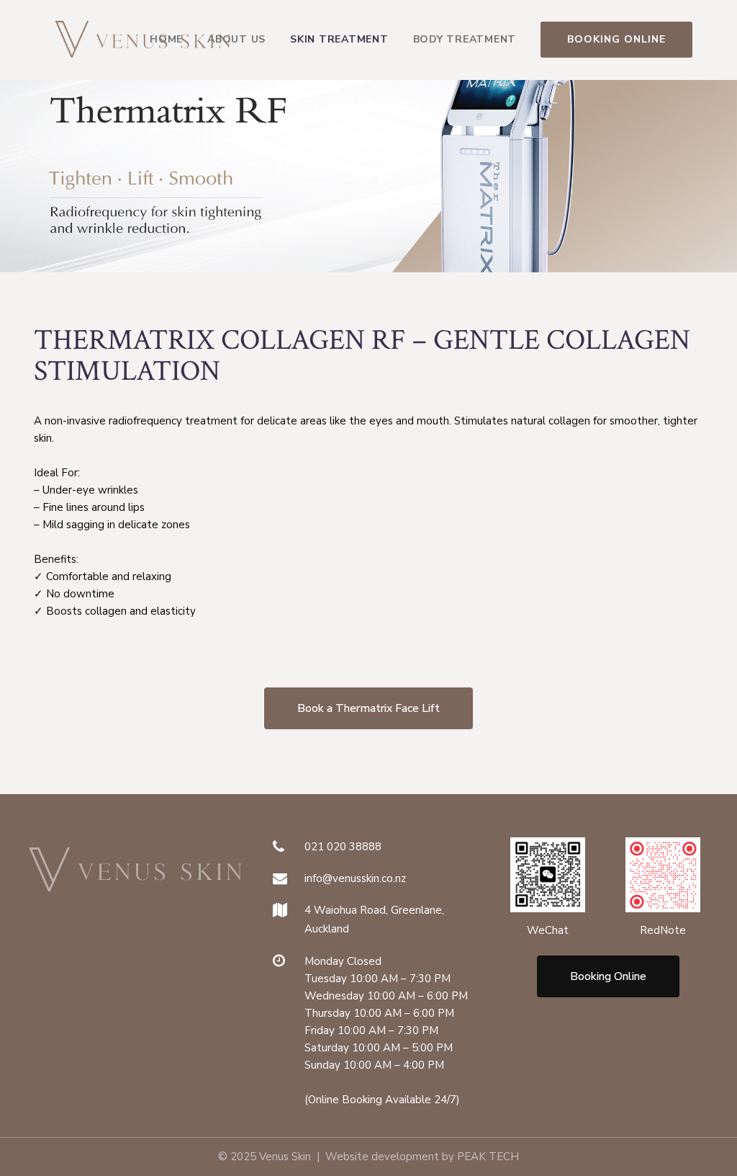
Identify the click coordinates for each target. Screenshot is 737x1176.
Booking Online (616, 39)
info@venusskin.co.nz (355, 878)
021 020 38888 (342, 846)
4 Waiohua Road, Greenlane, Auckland (374, 919)
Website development (382, 1156)
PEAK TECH (488, 1156)
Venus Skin (285, 1156)
